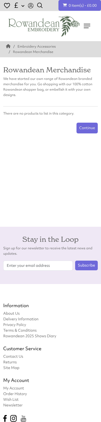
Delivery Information (21, 318)
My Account (13, 388)
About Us (11, 313)
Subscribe (86, 265)
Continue (87, 127)
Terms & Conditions (20, 330)
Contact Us (13, 356)
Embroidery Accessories (37, 46)
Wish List (11, 399)
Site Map (11, 367)
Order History (15, 393)
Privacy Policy (14, 324)
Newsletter (13, 404)
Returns (10, 361)
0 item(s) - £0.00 (83, 5)
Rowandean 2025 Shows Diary (29, 335)
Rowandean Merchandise (33, 51)
